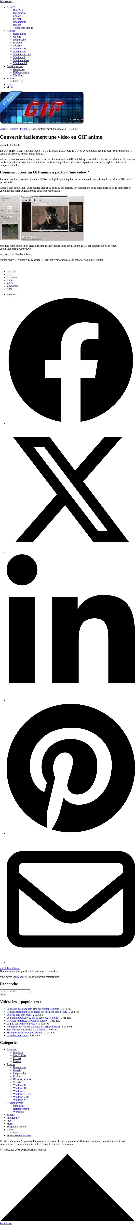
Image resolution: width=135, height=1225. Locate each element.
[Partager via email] (71, 962)
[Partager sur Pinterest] (71, 833)
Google (17, 36)
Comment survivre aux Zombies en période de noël (33, 1026)
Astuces (11, 30)
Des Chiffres (19, 13)
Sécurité (17, 45)
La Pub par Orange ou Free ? (22, 1023)
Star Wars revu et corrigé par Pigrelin (26, 1029)
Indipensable (19, 39)
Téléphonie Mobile (23, 27)
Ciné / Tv (18, 81)
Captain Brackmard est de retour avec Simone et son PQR (37, 1011)
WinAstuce (6, 1)
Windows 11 (19, 48)
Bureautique (19, 33)
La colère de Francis (17, 1035)
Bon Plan (18, 10)
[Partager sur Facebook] (71, 423)
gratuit (10, 280)
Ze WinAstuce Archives (19, 1135)
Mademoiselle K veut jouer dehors (24, 1032)
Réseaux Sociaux (22, 1079)
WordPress (18, 75)
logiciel (10, 283)
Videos (10, 78)
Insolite (17, 24)
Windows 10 (19, 51)
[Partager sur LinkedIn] (71, 700)
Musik (10, 87)
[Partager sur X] (71, 552)
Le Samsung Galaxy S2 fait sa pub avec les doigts (32, 1017)
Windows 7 (19, 57)
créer (9, 274)
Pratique (17, 42)
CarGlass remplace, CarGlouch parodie (27, 1020)
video (9, 288)
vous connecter (20, 976)
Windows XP (20, 63)
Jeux (9, 84)
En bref (17, 18)
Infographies (19, 21)
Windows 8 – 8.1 (22, 54)
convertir (11, 271)
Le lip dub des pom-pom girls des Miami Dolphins (33, 1008)
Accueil (4, 129)
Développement (15, 66)
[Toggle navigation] (13, 2)
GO (3, 994)
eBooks (17, 15)
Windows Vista (21, 60)
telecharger (12, 286)
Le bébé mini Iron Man (19, 1014)
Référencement (21, 72)
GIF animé (12, 277)
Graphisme (19, 69)
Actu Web (12, 7)
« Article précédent (10, 968)
